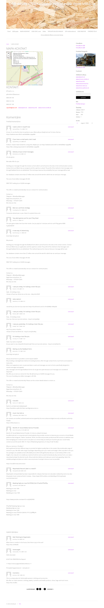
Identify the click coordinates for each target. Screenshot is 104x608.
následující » (50, 589)
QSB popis (15, 31)
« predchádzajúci (30, 589)
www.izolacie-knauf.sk (82, 83)
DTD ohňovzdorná (70, 31)
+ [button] (8, 53)
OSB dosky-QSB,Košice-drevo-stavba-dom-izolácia (52, 3)
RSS (20, 604)
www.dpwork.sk (22, 107)
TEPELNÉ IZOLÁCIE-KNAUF (55, 31)
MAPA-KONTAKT (25, 31)
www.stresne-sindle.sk (44, 107)
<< (77, 123)
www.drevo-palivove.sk (82, 88)
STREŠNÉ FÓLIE (92, 31)
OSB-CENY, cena (36, 31)
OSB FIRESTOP (82, 31)
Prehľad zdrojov (80, 104)
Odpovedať (71, 127)
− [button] (8, 56)
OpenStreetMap (35, 84)
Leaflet (29, 84)
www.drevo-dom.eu (81, 86)
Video (44, 31)
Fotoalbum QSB (80, 48)
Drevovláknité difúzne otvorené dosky (52, 35)
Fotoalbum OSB (80, 45)
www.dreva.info (32, 107)
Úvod (9, 31)
